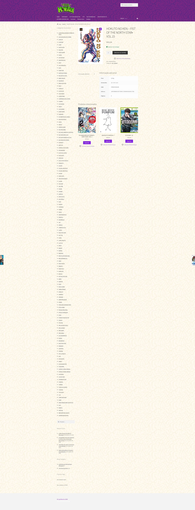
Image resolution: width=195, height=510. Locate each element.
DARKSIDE (61, 114)
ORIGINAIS (64, 17)
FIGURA (60, 173)
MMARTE (61, 266)
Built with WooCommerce (63, 501)
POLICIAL (61, 322)
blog (58, 479)
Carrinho (73, 19)
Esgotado (87, 142)
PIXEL (60, 315)
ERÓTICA (61, 145)
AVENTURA (61, 70)
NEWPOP (61, 281)
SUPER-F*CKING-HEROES (64, 369)
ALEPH (60, 55)
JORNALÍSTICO (62, 227)
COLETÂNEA (61, 93)
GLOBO (60, 181)
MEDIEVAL (61, 253)
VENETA (60, 407)
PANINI (60, 302)
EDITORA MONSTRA (75, 17)
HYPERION (61, 207)
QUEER (60, 338)
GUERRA (60, 191)
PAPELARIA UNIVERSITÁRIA (65, 304)
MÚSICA (60, 274)
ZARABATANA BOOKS (63, 415)
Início (60, 24)
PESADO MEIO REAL (63, 310)
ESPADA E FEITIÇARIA (63, 147)
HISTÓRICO (61, 199)
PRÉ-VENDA (61, 330)
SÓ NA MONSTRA (63, 364)
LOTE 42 (61, 243)
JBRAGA (60, 225)
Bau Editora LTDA (63, 75)
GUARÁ (60, 189)
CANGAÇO (61, 88)
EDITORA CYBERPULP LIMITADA (66, 132)
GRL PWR (61, 186)
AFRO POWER (62, 52)
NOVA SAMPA (62, 286)
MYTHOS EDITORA (63, 276)
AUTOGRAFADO (62, 65)
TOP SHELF (61, 392)
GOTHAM (61, 183)
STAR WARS (61, 366)
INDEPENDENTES (102, 17)
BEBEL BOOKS (62, 78)
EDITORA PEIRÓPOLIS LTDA (65, 137)
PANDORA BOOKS (63, 299)
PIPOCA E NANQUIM (63, 312)
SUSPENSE (61, 374)
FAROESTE (61, 163)
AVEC (60, 68)
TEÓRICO (61, 382)
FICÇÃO (60, 165)
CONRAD (61, 101)
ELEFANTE (61, 142)
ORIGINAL (61, 297)
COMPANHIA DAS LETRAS (64, 98)
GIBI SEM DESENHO (63, 178)
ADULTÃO (61, 50)
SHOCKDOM (61, 359)
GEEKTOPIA (61, 176)
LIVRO (60, 238)
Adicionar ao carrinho (120, 52)
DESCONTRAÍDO (62, 119)
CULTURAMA (61, 109)
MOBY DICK (61, 268)
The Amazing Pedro (63, 468)
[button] (100, 29)
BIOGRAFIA (61, 81)
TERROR (61, 384)
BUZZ (60, 86)
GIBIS (58, 17)
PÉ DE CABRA (62, 307)
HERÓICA (61, 194)
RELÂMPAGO (61, 340)
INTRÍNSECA (61, 219)
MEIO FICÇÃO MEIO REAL (64, 256)
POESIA (60, 320)
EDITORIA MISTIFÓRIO (64, 140)
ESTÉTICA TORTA (63, 153)
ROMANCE (61, 346)
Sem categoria (62, 353)
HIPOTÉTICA (62, 196)
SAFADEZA (61, 348)
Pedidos (88, 19)
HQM (60, 201)
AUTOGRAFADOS (91, 17)
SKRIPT (60, 361)
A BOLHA (61, 39)
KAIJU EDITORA (62, 232)
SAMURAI (61, 351)
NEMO (60, 279)
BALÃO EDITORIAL (63, 73)
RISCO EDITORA (62, 343)
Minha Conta (80, 19)
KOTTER (61, 235)
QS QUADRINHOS (63, 335)
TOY (83, 17)
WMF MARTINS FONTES (64, 413)
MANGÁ (64, 24)
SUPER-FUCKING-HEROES (64, 371)
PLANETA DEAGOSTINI (64, 317)
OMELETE (61, 292)
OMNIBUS (61, 294)
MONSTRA (61, 271)
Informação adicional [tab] (83, 74)
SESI (60, 356)
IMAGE (60, 212)
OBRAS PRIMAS (62, 289)
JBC (113, 63)
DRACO (60, 124)
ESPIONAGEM (62, 150)
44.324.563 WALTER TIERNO (65, 37)
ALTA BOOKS (62, 57)
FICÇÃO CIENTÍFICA (63, 168)
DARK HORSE (62, 111)
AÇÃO (60, 44)
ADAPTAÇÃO (61, 47)
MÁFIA (60, 245)
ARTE (60, 62)
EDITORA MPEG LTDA (63, 135)
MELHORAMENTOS (63, 258)
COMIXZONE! (62, 96)
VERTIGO (61, 410)
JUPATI (60, 230)
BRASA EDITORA (62, 83)
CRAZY (60, 106)
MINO (60, 261)
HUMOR (60, 204)
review (65, 479)
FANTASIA (61, 158)
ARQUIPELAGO (62, 60)
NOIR (60, 284)
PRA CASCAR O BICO (63, 325)
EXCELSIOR (61, 155)
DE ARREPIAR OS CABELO (64, 117)
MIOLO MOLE (62, 263)
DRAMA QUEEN (62, 127)
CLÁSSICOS (61, 91)
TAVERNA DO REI (62, 379)
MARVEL (60, 250)
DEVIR (60, 122)
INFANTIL (61, 217)
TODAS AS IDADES (63, 387)
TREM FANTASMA (62, 397)
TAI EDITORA (62, 377)
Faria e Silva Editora (63, 160)
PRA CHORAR (62, 328)
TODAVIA (61, 389)
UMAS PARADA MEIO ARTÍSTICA (66, 402)
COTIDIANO (61, 104)
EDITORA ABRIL (62, 129)
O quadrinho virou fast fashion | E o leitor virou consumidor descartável (66, 439)
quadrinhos (61, 479)
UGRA (60, 400)
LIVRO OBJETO (62, 240)
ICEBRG (60, 209)
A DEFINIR (61, 42)
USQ (60, 405)
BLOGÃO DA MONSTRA (63, 19)
